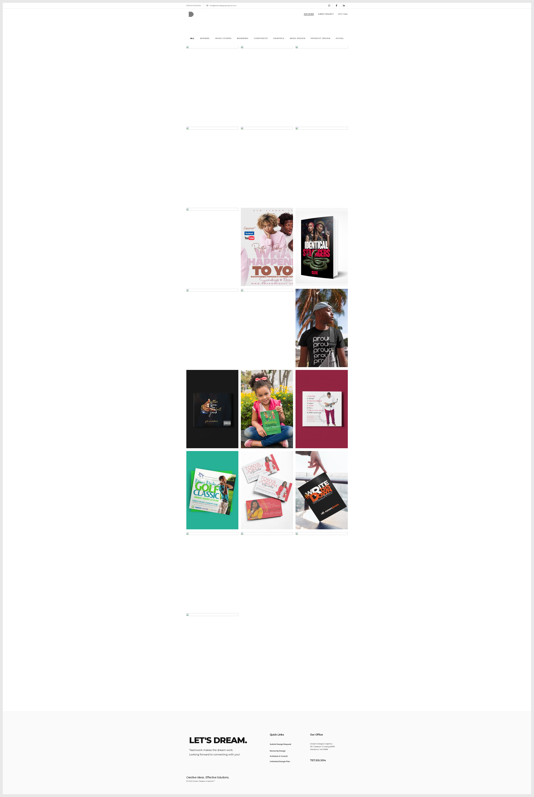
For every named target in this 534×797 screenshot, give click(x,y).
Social (340, 38)
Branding (242, 38)
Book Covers (223, 38)
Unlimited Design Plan (280, 761)
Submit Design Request (280, 744)
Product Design (320, 38)
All (192, 38)
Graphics (278, 38)
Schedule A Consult (279, 756)
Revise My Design (277, 751)
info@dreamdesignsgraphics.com (223, 5)
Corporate (261, 38)
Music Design (297, 38)
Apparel (205, 38)
